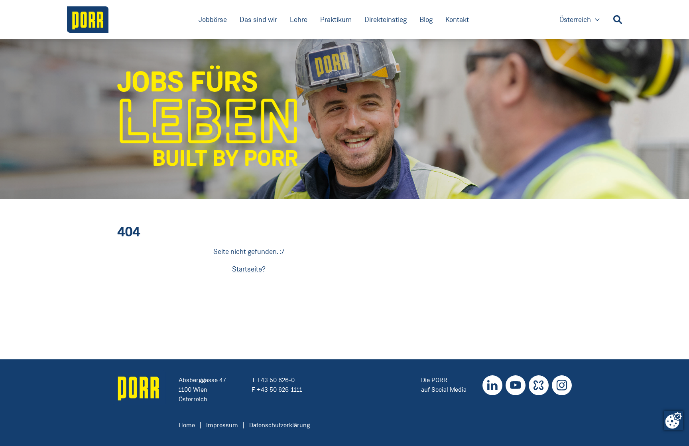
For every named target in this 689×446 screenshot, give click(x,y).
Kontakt (457, 19)
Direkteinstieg (385, 19)
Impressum (222, 425)
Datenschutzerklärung (279, 425)
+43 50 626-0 (276, 380)
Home (187, 425)
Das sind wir (258, 19)
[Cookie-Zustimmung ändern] (673, 420)
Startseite (247, 269)
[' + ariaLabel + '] (87, 19)
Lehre (298, 19)
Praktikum (336, 19)
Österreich (579, 20)
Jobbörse (213, 19)
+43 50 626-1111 (279, 389)
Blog (426, 19)
